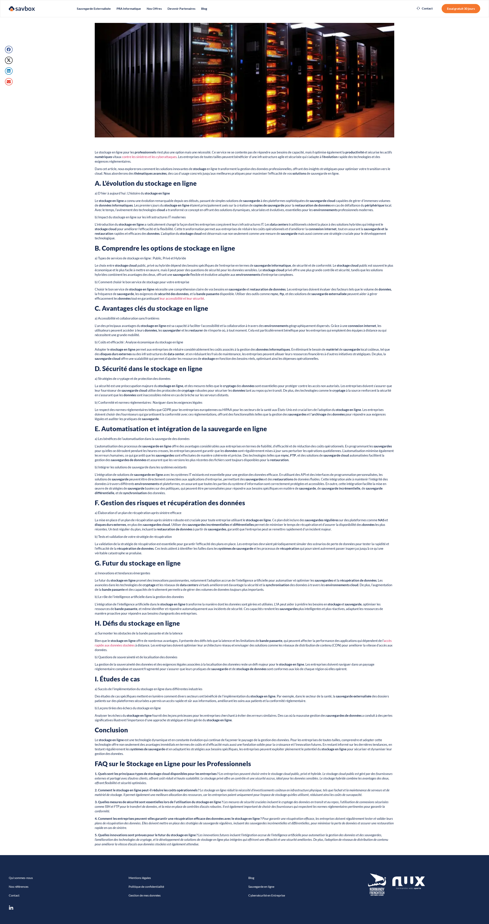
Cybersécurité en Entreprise (266, 895)
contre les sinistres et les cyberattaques (149, 157)
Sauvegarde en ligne (261, 886)
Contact (14, 895)
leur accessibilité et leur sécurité (181, 298)
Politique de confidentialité (146, 886)
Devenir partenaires (181, 8)
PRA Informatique (129, 8)
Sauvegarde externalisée (94, 8)
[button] (425, 8)
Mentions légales (140, 878)
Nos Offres (154, 8)
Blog (204, 8)
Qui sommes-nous (21, 878)
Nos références (18, 886)
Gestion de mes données (145, 895)
